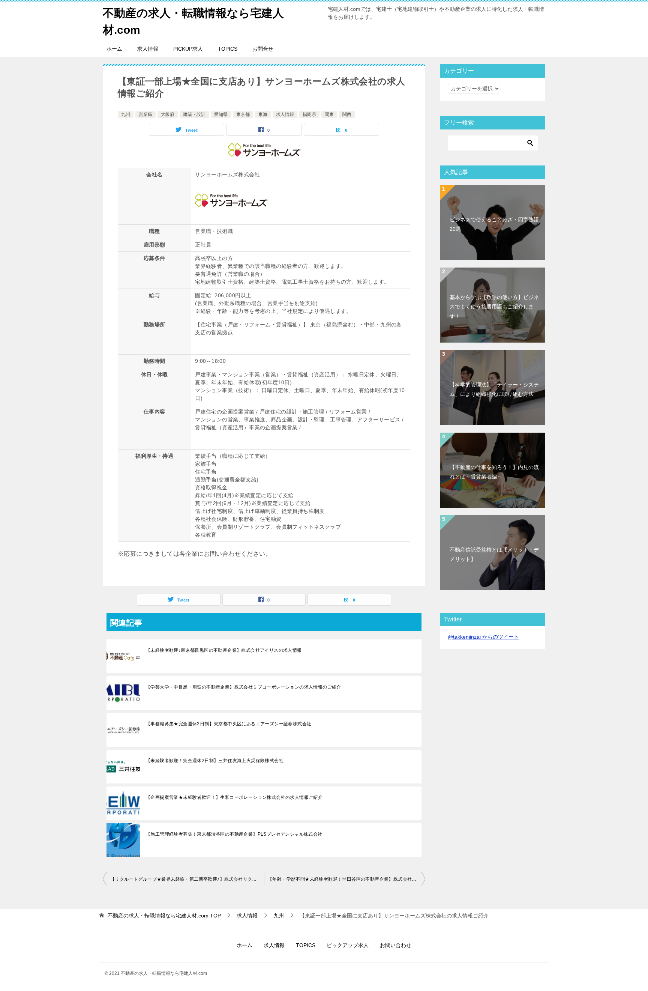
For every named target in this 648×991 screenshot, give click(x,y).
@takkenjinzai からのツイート (483, 637)
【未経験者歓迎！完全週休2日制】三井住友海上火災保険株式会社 (215, 760)
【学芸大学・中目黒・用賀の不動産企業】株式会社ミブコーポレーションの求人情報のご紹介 (243, 687)
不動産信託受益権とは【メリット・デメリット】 (494, 554)
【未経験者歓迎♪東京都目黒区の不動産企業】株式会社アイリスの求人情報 (224, 650)
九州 (125, 114)
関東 (329, 114)
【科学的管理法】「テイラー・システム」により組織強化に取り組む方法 (494, 389)
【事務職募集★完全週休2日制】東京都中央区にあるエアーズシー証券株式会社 (228, 723)
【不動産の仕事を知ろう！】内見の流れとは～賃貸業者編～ (494, 472)
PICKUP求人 (188, 49)
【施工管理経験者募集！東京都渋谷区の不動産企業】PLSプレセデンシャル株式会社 (234, 834)
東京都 (243, 114)
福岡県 (309, 114)
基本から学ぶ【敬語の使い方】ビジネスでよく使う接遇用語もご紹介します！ (494, 306)
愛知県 (221, 114)
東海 (262, 114)
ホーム (114, 49)
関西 (346, 114)
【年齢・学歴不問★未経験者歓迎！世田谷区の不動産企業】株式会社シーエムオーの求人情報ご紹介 (346, 879)
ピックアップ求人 (348, 945)
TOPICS (227, 49)
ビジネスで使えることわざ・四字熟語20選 (494, 224)
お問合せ (262, 49)
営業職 (145, 114)
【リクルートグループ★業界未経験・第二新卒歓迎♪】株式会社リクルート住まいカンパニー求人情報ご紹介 (187, 879)
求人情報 (147, 49)
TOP (164, 916)
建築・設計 (194, 114)
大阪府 (167, 114)
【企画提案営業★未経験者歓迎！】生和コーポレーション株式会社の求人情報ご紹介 (234, 797)
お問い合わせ (395, 945)
